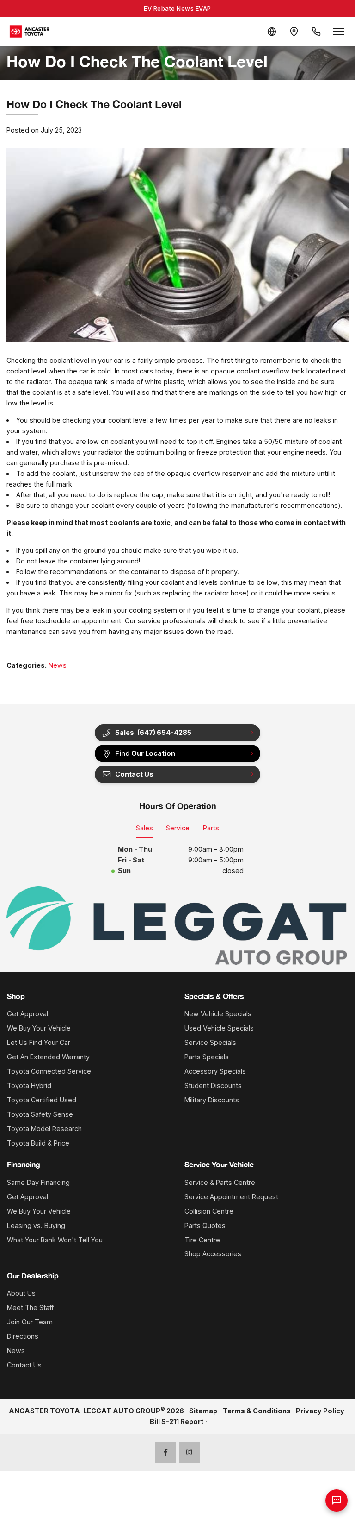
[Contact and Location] (294, 31)
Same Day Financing (38, 1182)
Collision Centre (208, 1211)
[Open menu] (338, 31)
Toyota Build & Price (38, 1143)
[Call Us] (316, 31)
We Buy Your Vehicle (39, 1028)
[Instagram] (189, 1452)
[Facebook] (165, 1452)
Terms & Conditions (257, 1411)
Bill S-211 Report (176, 1421)
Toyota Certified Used (41, 1100)
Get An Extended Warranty (48, 1057)
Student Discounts (213, 1085)
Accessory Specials (215, 1071)
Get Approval (27, 1014)
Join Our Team (30, 1322)
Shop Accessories (212, 1254)
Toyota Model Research (44, 1129)
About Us (21, 1293)
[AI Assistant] (336, 1500)
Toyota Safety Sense (40, 1114)
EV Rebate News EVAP (177, 8)
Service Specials (210, 1042)
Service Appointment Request (231, 1197)
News (58, 665)
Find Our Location (145, 753)
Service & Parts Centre (219, 1182)
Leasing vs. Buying (36, 1225)
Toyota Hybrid (29, 1085)
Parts (211, 828)
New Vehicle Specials (217, 1014)
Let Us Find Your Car (38, 1042)
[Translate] (272, 31)
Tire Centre (202, 1240)
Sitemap (203, 1411)
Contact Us (24, 1365)
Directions (22, 1336)
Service (178, 828)
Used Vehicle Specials (219, 1028)
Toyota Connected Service (49, 1071)
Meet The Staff (30, 1307)
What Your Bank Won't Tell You (55, 1240)
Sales (144, 828)
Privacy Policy (320, 1411)
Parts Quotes (205, 1225)
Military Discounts (211, 1100)
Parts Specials (206, 1057)
